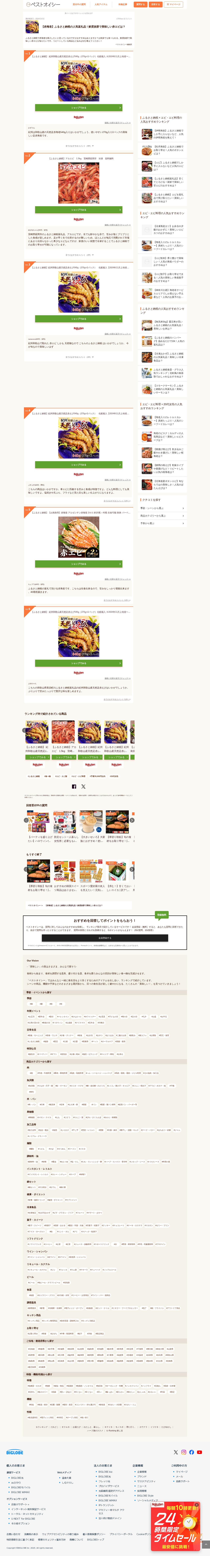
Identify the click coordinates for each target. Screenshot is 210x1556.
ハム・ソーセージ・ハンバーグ (99, 1073)
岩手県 (51, 1349)
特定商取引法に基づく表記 (20, 1539)
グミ (76, 1232)
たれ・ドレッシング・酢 (92, 1162)
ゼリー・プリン (162, 1225)
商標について (76, 1539)
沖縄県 (42, 1367)
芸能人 (158, 1386)
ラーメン (72, 1149)
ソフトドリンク (35, 1244)
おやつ (100, 1035)
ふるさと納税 (34, 776)
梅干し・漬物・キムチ (130, 1130)
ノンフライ (146, 1386)
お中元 (164, 1017)
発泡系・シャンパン (78, 1257)
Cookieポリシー (145, 1534)
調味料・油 (33, 1162)
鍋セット (32, 1187)
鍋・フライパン (157, 1308)
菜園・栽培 (120, 1041)
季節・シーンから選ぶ (151, 508)
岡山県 (51, 1361)
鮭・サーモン (61, 1086)
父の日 (134, 1017)
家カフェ (143, 1035)
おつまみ (110, 1035)
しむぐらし (68, 1482)
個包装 (102, 1405)
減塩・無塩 (59, 1386)
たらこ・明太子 (139, 1086)
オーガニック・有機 (114, 1386)
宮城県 (61, 1349)
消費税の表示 (31, 1534)
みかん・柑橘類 (111, 1117)
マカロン (149, 1225)
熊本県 (150, 1361)
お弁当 (90, 1035)
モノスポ (119, 1427)
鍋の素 (63, 1187)
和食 (44, 1334)
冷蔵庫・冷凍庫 (55, 1308)
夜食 (80, 1035)
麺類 (32, 1149)
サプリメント (71, 1200)
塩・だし (75, 1162)
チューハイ (95, 1270)
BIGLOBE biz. (106, 1471)
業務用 (85, 1041)
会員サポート (183, 1481)
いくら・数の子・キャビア (119, 1086)
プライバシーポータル (121, 1534)
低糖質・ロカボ (35, 1386)
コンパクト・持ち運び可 (86, 1405)
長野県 (32, 1355)
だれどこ (55, 1427)
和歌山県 (170, 1355)
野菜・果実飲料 (129, 1244)
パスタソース (153, 1162)
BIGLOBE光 (17, 1477)
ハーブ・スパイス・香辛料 (116, 1162)
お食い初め (75, 1054)
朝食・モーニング (36, 1035)
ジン (53, 1270)
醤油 (54, 1162)
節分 (51, 1017)
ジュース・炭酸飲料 (83, 1244)
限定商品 (100, 1334)
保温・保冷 (43, 1405)
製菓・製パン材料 (108, 1105)
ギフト (54, 1054)
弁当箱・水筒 (63, 1295)
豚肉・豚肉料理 (61, 1073)
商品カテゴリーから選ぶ (153, 515)
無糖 (48, 1386)
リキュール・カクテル (38, 1270)
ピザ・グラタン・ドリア (64, 1213)
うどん (41, 1149)
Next (132, 730)
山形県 (81, 1349)
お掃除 (153, 1035)
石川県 (61, 1355)
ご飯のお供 (121, 1035)
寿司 (32, 1092)
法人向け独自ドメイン (110, 1518)
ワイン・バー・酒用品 (101, 1295)
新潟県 (41, 1355)
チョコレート (119, 1225)
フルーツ (80, 1213)
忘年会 (91, 1023)
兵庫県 (150, 1355)
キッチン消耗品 (88, 1321)
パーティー (43, 1054)
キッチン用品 (34, 1321)
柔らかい (120, 1392)
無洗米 (52, 1105)
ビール (32, 1283)
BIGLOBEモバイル (20, 1487)
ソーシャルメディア (147, 1500)
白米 (42, 1105)
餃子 (80, 1334)
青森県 (41, 1349)
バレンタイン (63, 1017)
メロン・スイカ (45, 1117)
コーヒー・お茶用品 (81, 1295)
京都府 (130, 1355)
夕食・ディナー (67, 1035)
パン (94, 1105)
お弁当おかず (44, 1213)
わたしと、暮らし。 (92, 1427)
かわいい (152, 1392)
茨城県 (101, 1349)
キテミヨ (108, 1427)
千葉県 (140, 1349)
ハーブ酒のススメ (95, 1431)
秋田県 (71, 1349)
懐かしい (131, 1392)
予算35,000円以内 (98, 776)
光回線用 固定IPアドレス (111, 1490)
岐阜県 (81, 1355)
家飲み (133, 1035)
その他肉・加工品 (151, 1073)
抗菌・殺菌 (55, 1405)
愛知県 (101, 1355)
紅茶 (68, 1244)
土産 (66, 1041)
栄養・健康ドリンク (37, 1200)
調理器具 (32, 1308)
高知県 (110, 1361)
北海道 (32, 1349)
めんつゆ (64, 1162)
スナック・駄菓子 (89, 1232)
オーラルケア (107, 1041)
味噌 (44, 1162)
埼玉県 (130, 1349)
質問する (140, 4)
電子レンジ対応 (47, 1417)
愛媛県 (101, 1361)
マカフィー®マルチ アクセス (111, 1511)
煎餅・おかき (60, 1225)
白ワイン (62, 1257)
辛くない (89, 1392)
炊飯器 (90, 1308)
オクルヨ (66, 1427)
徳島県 (81, 1361)
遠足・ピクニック (90, 1054)
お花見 (102, 1017)
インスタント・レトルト (39, 1174)
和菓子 (48, 1225)
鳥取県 (32, 1361)
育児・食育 (164, 1035)
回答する (155, 4)
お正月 (32, 1017)
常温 (163, 1392)
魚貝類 (32, 1086)
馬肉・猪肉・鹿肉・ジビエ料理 (128, 1073)
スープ (73, 1174)
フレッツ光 (104, 1481)
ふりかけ (65, 1130)
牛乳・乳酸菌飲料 (146, 1244)
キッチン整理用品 (50, 1321)
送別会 (64, 1054)
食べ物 (48, 776)
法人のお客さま (103, 1465)
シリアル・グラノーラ (38, 1136)
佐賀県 (130, 1361)
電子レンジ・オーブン (74, 1308)
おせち (54, 1334)
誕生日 (32, 1054)
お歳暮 (69, 1023)
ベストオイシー (34, 905)
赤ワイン (52, 1257)
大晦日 (101, 1023)
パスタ (82, 1149)
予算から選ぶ (147, 523)
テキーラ (84, 1270)
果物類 (32, 1117)
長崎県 (140, 1361)
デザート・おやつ (95, 1213)
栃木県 (110, 1349)
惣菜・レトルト (88, 1130)
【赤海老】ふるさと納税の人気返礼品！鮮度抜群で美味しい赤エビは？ (74, 905)
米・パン (32, 1105)
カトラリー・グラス (47, 1295)
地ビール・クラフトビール (49, 1283)
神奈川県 (160, 1349)
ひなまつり (77, 1017)
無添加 (100, 1386)
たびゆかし (166, 1427)
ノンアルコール (110, 1270)
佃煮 (55, 1130)
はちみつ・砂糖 (164, 1130)
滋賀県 (120, 1355)
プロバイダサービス (109, 1486)
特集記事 (123, 4)
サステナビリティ (146, 1481)
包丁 (145, 1308)
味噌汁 (83, 1174)
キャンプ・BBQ (107, 1054)
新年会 (41, 1017)
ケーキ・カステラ (135, 1225)
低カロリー (43, 1392)
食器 (32, 1295)
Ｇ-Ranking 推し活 (114, 1431)
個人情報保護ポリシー (94, 1534)
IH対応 (60, 1417)
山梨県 (170, 1349)
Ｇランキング (42, 1427)
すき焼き (43, 1187)
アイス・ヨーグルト (37, 1232)
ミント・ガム (63, 1232)
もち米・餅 (73, 1105)
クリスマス (80, 1023)
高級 (54, 1392)
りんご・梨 (78, 1117)
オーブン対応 (72, 1417)
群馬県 (120, 1349)
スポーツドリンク (102, 1244)
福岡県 (120, 1361)
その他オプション (20, 1523)
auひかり (16, 1482)
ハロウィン (58, 1023)
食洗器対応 (33, 1417)
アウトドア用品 (173, 1308)
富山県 (51, 1355)
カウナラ (143, 1427)
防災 (56, 1041)
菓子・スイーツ (35, 1225)
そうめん (61, 1149)
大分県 (160, 1361)
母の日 (124, 1017)
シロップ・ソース (138, 1162)
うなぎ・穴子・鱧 (46, 1086)
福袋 (46, 1041)
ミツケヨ (154, 1427)
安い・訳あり (66, 1392)
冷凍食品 (32, 1213)
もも (58, 1117)
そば (51, 1149)
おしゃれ (142, 1392)
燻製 (101, 1130)
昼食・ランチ (52, 1035)
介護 (76, 1041)
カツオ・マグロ (77, 1086)
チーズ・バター (148, 1130)
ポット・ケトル (103, 1308)
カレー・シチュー (59, 1174)
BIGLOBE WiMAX (20, 1492)
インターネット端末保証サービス (28, 1509)
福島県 (91, 1349)
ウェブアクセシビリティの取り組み (60, 1534)
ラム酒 (74, 1270)
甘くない (78, 1392)
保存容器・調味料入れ (70, 1321)
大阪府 (140, 1355)
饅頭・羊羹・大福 (76, 1225)
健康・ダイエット (55, 1200)
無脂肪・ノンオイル (85, 1386)
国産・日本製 (170, 1386)
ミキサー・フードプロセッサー (125, 1308)
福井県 (71, 1355)
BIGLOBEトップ (95, 1539)
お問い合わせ (13, 1534)
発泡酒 (67, 1283)
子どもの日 (113, 1017)
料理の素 (166, 1162)
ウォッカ (63, 1270)
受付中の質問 (79, 4)
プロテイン (161, 1244)
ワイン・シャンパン (37, 1257)
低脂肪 (70, 1386)
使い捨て (85, 1417)
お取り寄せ (33, 1334)
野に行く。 (131, 1427)
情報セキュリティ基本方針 (52, 1539)
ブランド (142, 1476)
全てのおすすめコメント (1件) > (117, 501)
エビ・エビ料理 (79, 776)
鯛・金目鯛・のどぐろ (96, 1086)
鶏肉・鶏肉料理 (77, 1073)
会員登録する (105, 938)
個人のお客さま (16, 1465)
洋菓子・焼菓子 (93, 1225)
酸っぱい (110, 1392)
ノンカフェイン (132, 1386)
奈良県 (160, 1355)
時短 (32, 1405)
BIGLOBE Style (145, 1495)
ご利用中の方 (179, 1465)
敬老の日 (46, 1023)
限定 (173, 1392)
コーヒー (48, 1244)
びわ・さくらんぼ (94, 1117)
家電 (42, 1308)
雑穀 (84, 1105)
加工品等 (32, 1130)
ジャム (177, 1130)
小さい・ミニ (130, 1405)
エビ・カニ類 (61, 776)
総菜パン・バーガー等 (128, 1105)
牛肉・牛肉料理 (45, 1073)
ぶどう (67, 1117)
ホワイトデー (90, 1017)
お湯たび (77, 1427)
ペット (95, 1041)
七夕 (144, 1017)
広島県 (61, 1361)
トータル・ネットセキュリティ (27, 1513)
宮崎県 (169, 1361)
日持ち (32, 1392)
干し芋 (75, 1130)
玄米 (62, 1105)
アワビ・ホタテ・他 (157, 1086)
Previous (24, 730)
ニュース (142, 1486)
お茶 (59, 1244)
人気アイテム (101, 4)
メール (179, 1476)
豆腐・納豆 (112, 1130)
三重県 (110, 1355)
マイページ (175, 4)
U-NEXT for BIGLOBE (23, 1518)
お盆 (154, 1017)
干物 (172, 1086)
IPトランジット (106, 1505)
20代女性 (114, 776)
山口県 (71, 1361)
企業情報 (138, 1465)
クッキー (106, 1225)
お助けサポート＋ (20, 1504)
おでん (53, 1187)
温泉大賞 (66, 1477)
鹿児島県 (32, 1367)
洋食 (90, 1334)
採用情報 (142, 1490)
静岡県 (91, 1355)
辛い (100, 1392)
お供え (120, 1054)
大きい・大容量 (115, 1405)
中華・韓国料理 (67, 1334)
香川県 (91, 1361)
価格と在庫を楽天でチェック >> (118, 123)
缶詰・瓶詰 (43, 1130)
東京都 (150, 1349)
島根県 (41, 1361)
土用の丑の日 (34, 1023)
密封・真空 (68, 1405)
